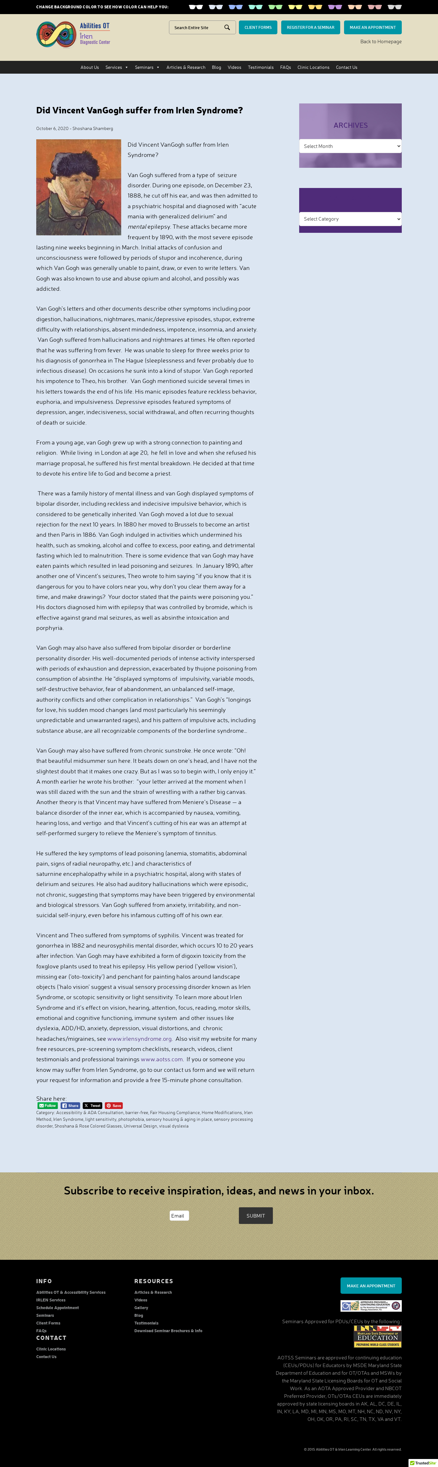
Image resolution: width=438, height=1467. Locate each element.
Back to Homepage (381, 41)
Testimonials (261, 67)
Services (113, 67)
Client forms (258, 27)
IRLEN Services (50, 1299)
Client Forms (48, 1322)
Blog (216, 67)
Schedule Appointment (57, 1307)
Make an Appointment (371, 1285)
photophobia (131, 1119)
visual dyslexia (174, 1126)
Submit (256, 1215)
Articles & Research (186, 67)
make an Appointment (373, 27)
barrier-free (136, 1112)
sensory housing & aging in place (179, 1119)
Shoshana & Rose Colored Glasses (88, 1126)
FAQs (285, 67)
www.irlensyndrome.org (139, 1038)
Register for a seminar (310, 27)
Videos (234, 67)
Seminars (144, 67)
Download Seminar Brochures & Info (168, 1330)
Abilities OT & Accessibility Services (70, 1292)
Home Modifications (222, 1112)
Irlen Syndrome (68, 1119)
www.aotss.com (162, 1059)
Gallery (141, 1307)
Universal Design (140, 1126)
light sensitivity (100, 1119)
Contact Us (347, 67)
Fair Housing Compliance (175, 1112)
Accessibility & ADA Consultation (89, 1112)
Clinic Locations (314, 67)
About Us (89, 67)
